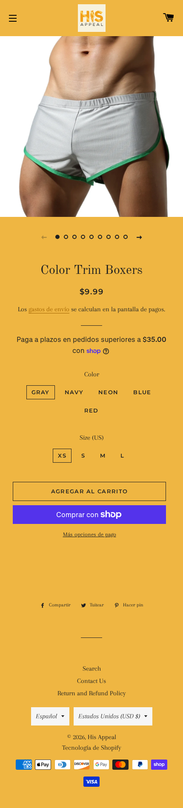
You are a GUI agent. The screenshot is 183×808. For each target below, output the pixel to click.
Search (92, 668)
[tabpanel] (91, 125)
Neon (108, 392)
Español (46, 716)
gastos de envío (49, 309)
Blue (142, 392)
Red (91, 410)
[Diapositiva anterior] (43, 237)
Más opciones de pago (89, 534)
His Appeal (102, 737)
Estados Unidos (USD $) (109, 716)
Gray (40, 392)
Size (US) (92, 437)
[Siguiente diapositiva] (139, 237)
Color (91, 374)
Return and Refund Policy (91, 693)
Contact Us (91, 681)
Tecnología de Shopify (91, 747)
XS (62, 455)
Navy (74, 392)
